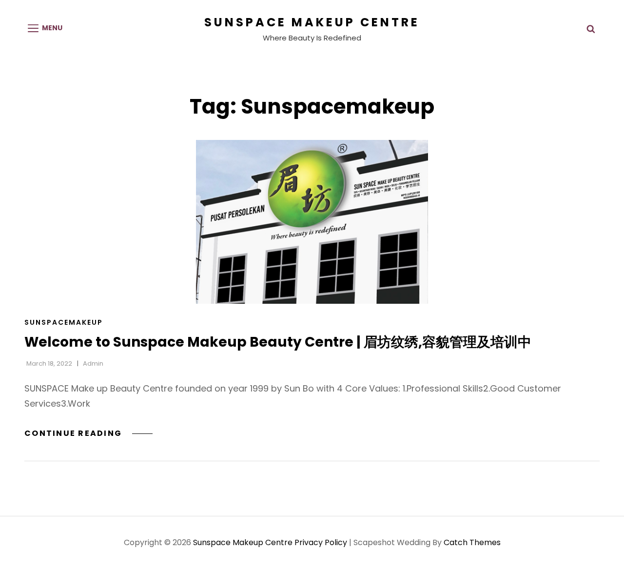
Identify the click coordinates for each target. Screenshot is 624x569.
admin (93, 363)
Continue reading (88, 433)
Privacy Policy (320, 542)
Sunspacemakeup (63, 322)
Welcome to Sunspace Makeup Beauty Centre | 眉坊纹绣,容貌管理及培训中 (277, 342)
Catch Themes (472, 542)
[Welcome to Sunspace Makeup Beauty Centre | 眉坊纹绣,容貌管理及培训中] (312, 222)
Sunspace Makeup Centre (312, 22)
